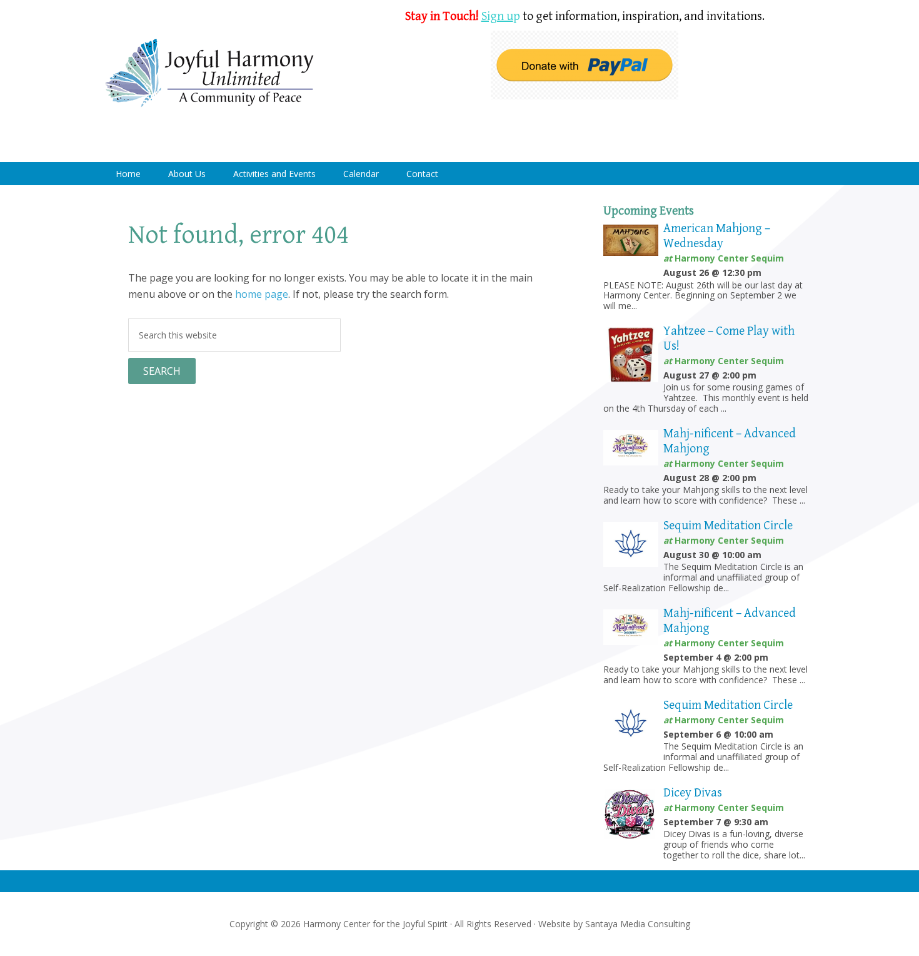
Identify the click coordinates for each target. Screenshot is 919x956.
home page (261, 294)
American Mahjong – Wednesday (716, 236)
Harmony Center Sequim (209, 73)
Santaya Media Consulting (637, 924)
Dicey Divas (692, 793)
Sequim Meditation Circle (728, 526)
